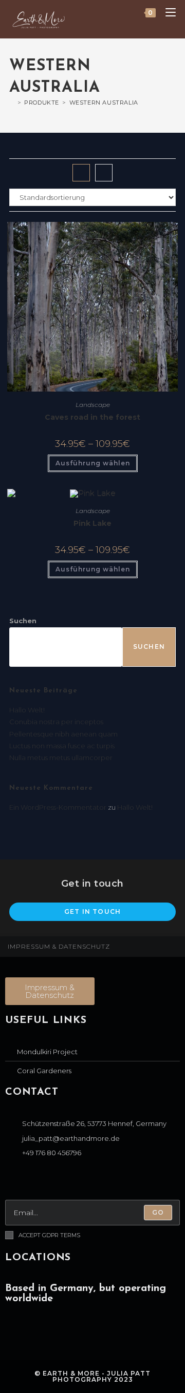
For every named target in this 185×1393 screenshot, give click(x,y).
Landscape (93, 404)
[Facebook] (15, 1180)
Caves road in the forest (92, 417)
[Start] (11, 102)
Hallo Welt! (27, 710)
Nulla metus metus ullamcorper (61, 757)
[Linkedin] (61, 1180)
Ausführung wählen (92, 463)
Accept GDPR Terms (49, 1235)
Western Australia (103, 102)
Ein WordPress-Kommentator (57, 807)
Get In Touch (92, 911)
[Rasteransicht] (81, 172)
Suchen (22, 621)
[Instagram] (38, 1180)
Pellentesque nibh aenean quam (63, 734)
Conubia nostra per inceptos (56, 722)
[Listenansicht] (104, 172)
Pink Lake (92, 523)
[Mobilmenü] (167, 12)
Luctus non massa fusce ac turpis (62, 746)
